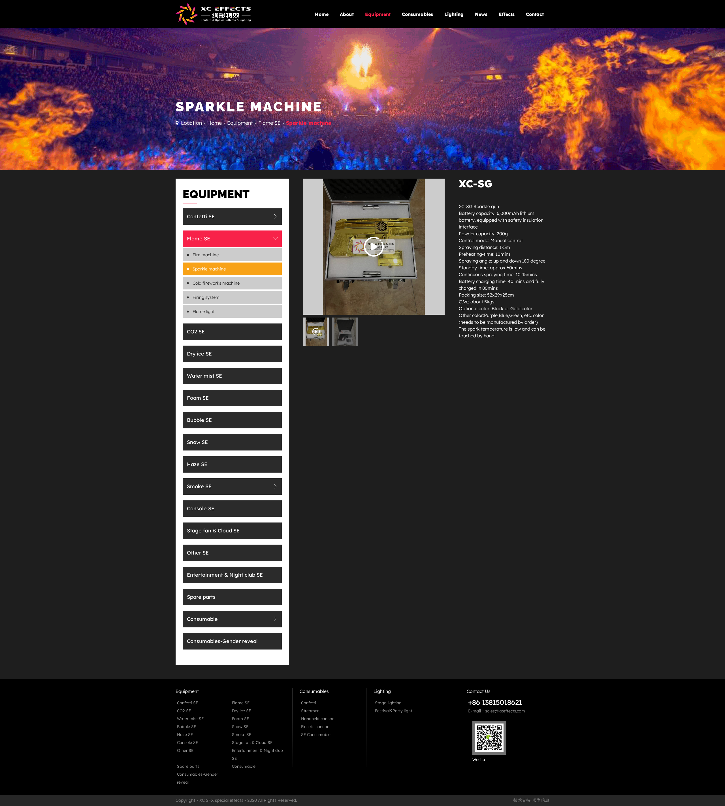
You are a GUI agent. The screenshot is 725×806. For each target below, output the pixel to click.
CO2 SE (196, 331)
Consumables (417, 14)
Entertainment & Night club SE (399, 31)
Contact (535, 14)
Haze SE (197, 464)
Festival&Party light (393, 710)
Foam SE (198, 398)
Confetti (308, 702)
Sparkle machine (308, 123)
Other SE (198, 552)
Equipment (240, 123)
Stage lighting (388, 702)
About (347, 14)
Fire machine (206, 254)
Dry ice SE (199, 353)
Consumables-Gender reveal (398, 61)
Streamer (310, 710)
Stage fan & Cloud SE (213, 530)
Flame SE (269, 123)
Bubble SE (199, 420)
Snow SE (197, 442)
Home (322, 14)
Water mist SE (204, 376)
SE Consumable (315, 734)
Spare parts (382, 41)
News (481, 14)
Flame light (204, 311)
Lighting (454, 14)
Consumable (382, 51)
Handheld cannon (317, 718)
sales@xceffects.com (505, 711)
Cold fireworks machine (216, 283)
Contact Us (479, 691)
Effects (507, 14)
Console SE (200, 508)
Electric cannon (315, 726)
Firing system (206, 297)
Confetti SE (201, 216)
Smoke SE (199, 486)
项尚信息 (540, 800)
